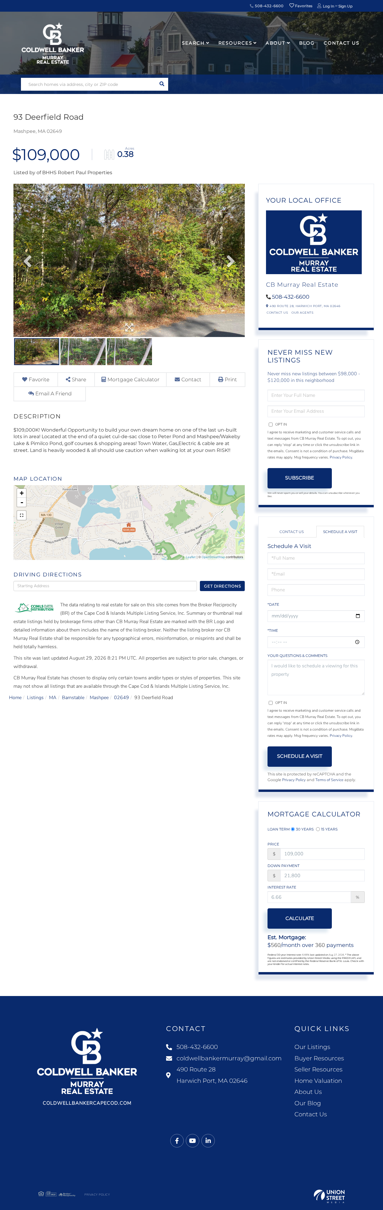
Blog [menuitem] (307, 43)
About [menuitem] (275, 43)
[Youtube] (192, 1141)
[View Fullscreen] (21, 515)
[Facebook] (177, 1141)
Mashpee (99, 697)
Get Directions (222, 586)
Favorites (303, 6)
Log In (328, 6)
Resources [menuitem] (235, 43)
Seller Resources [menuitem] (318, 1069)
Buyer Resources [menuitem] (319, 1058)
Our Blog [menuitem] (307, 1103)
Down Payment (284, 865)
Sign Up (345, 6)
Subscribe (299, 478)
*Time (273, 630)
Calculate (299, 918)
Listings (35, 697)
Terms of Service (329, 780)
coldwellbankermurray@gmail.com (229, 1058)
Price (273, 844)
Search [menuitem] (193, 43)
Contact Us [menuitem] (341, 43)
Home (15, 697)
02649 (121, 697)
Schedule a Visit (340, 531)
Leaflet (191, 557)
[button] (161, 84)
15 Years (329, 829)
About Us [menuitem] (308, 1091)
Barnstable (73, 697)
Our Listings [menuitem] (312, 1046)
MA (53, 697)
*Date (273, 604)
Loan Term (279, 829)
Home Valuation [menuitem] (318, 1080)
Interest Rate (282, 887)
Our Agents (302, 313)
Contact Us (277, 313)
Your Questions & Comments (297, 655)
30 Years (305, 829)
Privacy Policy (341, 457)
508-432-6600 (268, 6)
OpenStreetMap (213, 557)
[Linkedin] (208, 1141)
